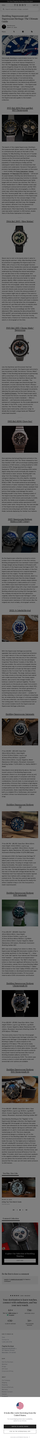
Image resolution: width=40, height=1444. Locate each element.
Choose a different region (19, 1437)
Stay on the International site (20, 1431)
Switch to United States (20, 1426)
